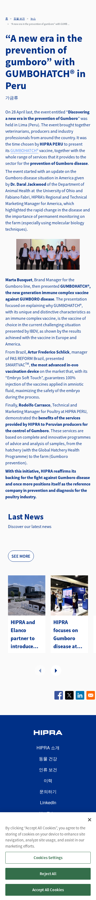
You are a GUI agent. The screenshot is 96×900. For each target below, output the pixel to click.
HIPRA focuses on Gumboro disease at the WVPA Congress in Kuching (67, 634)
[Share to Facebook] (58, 695)
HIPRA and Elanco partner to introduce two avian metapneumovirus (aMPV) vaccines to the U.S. (27, 634)
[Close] (89, 820)
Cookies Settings (48, 857)
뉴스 (33, 18)
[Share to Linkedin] (80, 695)
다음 (56, 670)
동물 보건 (19, 18)
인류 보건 (48, 769)
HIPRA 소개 (48, 748)
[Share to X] (69, 695)
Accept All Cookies (48, 889)
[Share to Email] (90, 695)
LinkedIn (48, 802)
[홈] (48, 733)
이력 (48, 780)
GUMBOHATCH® (24, 150)
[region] (48, 856)
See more (20, 556)
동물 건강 (48, 758)
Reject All (48, 873)
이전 (40, 670)
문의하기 (48, 791)
